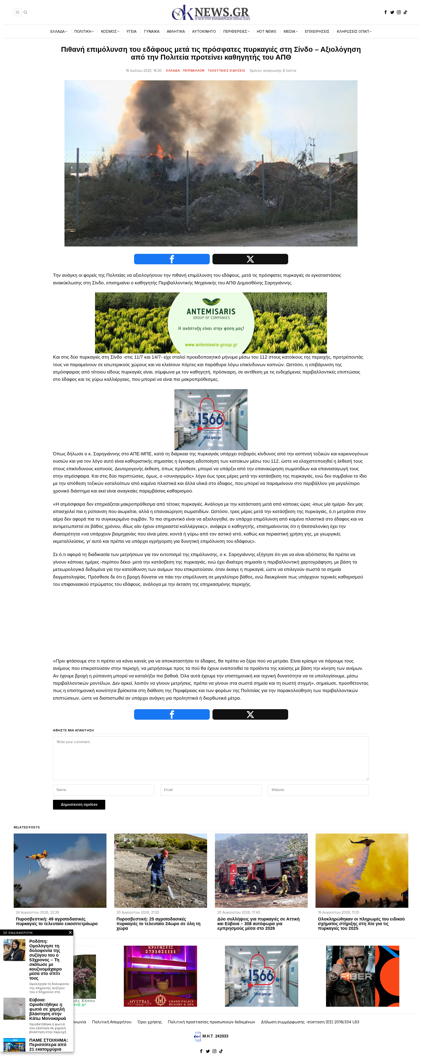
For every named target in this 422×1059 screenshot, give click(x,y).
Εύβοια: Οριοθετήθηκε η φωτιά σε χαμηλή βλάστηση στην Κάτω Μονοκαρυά (48, 1009)
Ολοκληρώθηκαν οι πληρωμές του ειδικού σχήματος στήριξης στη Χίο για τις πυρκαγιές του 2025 (361, 924)
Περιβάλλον (194, 70)
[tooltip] (386, 12)
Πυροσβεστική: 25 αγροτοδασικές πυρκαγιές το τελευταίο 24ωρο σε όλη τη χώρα (158, 924)
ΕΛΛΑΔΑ (173, 70)
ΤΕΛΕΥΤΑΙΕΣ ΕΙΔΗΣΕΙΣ (226, 70)
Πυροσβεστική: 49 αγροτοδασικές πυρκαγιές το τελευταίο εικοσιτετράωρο (57, 921)
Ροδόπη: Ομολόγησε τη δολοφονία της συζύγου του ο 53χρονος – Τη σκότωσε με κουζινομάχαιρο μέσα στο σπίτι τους (45, 960)
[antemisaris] (211, 322)
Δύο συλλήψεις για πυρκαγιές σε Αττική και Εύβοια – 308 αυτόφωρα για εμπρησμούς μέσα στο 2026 (258, 924)
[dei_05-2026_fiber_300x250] (362, 975)
